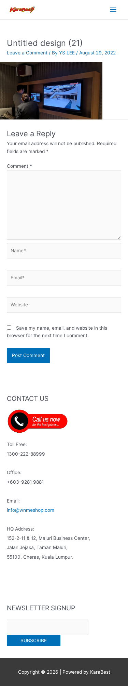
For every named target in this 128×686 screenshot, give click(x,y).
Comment (19, 166)
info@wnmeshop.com (30, 510)
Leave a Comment (27, 52)
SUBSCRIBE (33, 640)
